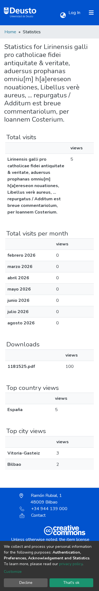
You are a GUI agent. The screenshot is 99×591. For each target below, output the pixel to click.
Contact (38, 515)
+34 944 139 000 (49, 509)
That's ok (71, 582)
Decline (25, 582)
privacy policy (70, 564)
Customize (13, 571)
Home (10, 32)
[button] (62, 15)
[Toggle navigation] (91, 12)
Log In (74, 13)
